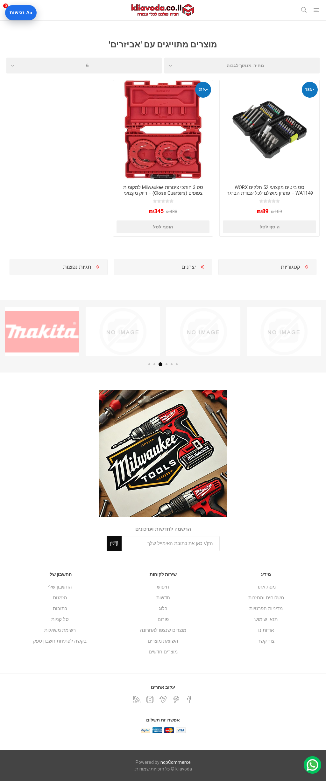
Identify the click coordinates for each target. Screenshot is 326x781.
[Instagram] (150, 699)
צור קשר (266, 641)
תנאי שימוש (266, 619)
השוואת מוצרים (163, 641)
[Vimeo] (163, 699)
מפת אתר (266, 587)
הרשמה (114, 543)
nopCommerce (175, 762)
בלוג (163, 608)
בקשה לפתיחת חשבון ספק (60, 641)
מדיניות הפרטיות (266, 608)
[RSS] (137, 699)
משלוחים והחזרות (266, 598)
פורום (163, 619)
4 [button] (160, 364)
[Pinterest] (176, 699)
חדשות (163, 598)
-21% (203, 89)
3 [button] (166, 364)
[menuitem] (266, 587)
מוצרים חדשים (163, 652)
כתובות (60, 608)
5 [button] (154, 364)
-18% (310, 89)
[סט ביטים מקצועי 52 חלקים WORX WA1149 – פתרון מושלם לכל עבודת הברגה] (269, 130)
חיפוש (163, 587)
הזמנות (60, 598)
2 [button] (172, 364)
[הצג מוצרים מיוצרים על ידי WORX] (203, 331)
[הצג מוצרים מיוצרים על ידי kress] (123, 331)
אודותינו (266, 630)
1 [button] (177, 364)
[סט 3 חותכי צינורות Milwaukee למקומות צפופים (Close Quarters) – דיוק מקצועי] (163, 130)
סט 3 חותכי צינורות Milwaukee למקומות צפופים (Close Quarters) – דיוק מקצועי (163, 190)
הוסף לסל (270, 226)
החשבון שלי (60, 587)
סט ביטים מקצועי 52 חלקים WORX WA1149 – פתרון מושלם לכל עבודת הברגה (269, 190)
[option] (284, 331)
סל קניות (60, 619)
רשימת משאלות (60, 630)
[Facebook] (189, 699)
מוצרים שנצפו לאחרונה (163, 630)
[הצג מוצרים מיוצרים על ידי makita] (42, 331)
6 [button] (149, 364)
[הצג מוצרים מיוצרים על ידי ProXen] (284, 331)
